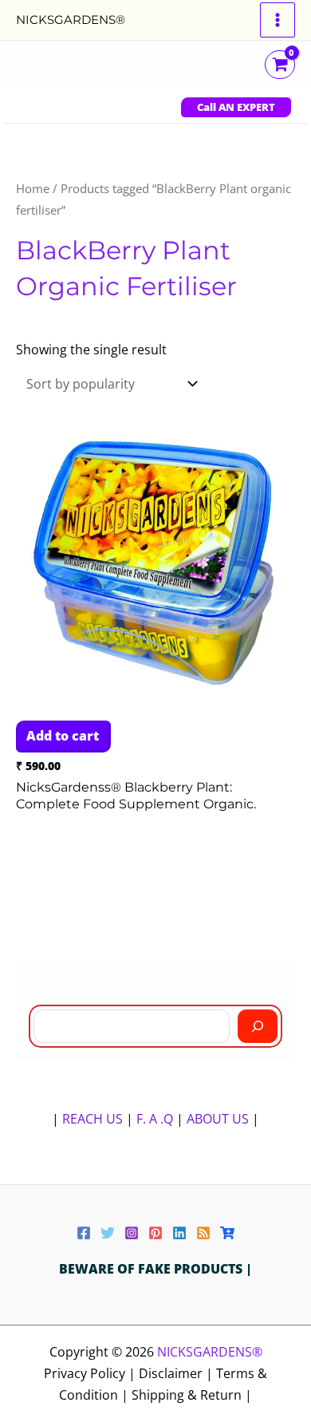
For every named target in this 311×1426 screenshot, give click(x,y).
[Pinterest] (155, 1233)
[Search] (258, 1026)
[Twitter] (107, 1233)
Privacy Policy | (91, 1373)
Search (45, 993)
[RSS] (203, 1233)
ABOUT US (217, 1119)
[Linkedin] (179, 1233)
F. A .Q (156, 1119)
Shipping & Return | (192, 1395)
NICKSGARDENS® (70, 19)
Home (32, 188)
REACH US (92, 1119)
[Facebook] (84, 1233)
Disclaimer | (177, 1373)
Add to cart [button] (62, 736)
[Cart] (227, 1233)
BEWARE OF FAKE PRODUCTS (152, 1269)
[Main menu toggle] (277, 20)
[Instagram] (131, 1233)
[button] (236, 107)
